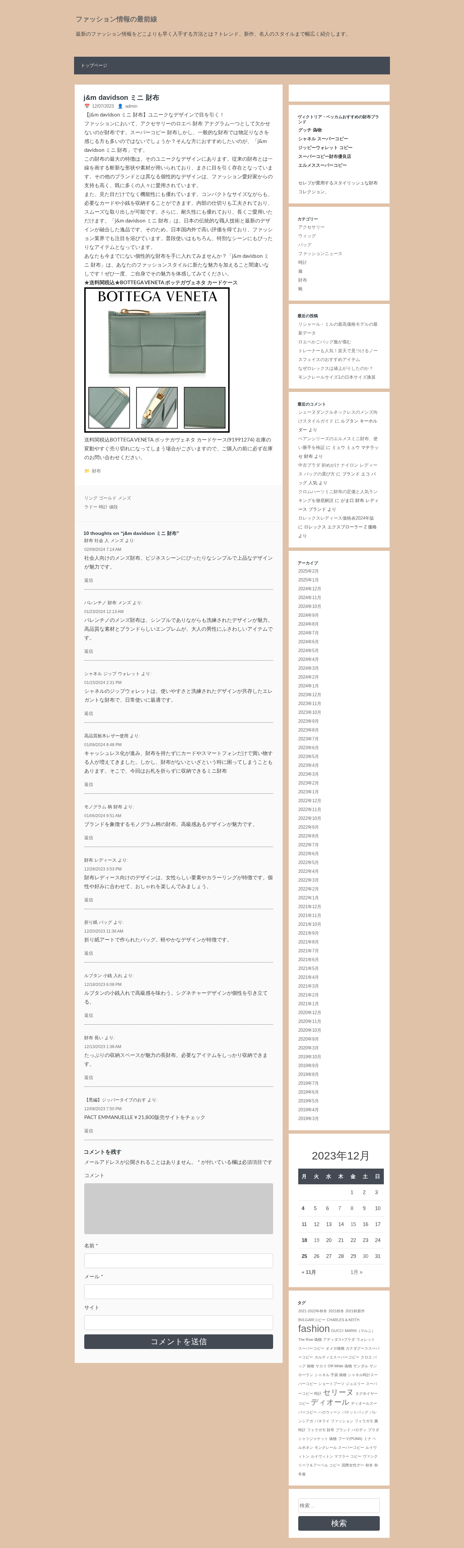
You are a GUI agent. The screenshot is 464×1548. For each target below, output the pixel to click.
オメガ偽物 (335, 1348)
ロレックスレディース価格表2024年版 (336, 518)
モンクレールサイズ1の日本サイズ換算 (337, 377)
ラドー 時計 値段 (101, 506)
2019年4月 (308, 1109)
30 (365, 1256)
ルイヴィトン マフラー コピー (336, 1456)
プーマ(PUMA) (350, 1439)
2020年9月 (308, 1039)
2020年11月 (309, 1021)
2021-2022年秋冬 (312, 1311)
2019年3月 (308, 1118)
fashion (314, 1328)
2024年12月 (309, 588)
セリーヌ (338, 1392)
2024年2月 (308, 677)
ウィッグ (307, 235)
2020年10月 (309, 1030)
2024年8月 (308, 624)
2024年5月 (308, 650)
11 (304, 1224)
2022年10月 (309, 818)
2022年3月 (308, 880)
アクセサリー (311, 227)
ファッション (342, 1421)
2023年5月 (308, 756)
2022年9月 (308, 827)
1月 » (356, 1272)
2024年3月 (308, 668)
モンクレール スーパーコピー (339, 1447)
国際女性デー (353, 1465)
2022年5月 (308, 862)
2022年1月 (308, 897)
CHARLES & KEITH (343, 1320)
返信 (88, 580)
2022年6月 (308, 853)
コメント (94, 1175)
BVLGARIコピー (311, 1320)
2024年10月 (309, 606)
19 (316, 1240)
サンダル (360, 1366)
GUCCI (337, 1331)
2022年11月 (309, 809)
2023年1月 (308, 791)
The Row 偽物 (310, 1339)
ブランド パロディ (351, 1430)
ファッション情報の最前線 (116, 19)
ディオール (330, 1402)
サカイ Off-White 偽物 (334, 1366)
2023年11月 (309, 703)
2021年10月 (309, 924)
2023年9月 (308, 721)
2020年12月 (309, 1012)
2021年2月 (308, 994)
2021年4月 (308, 977)
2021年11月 (309, 915)
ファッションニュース (320, 253)
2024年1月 (308, 685)
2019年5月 (308, 1100)
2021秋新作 (355, 1311)
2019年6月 (308, 1092)
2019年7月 (308, 1083)
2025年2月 (308, 571)
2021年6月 (308, 959)
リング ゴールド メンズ (107, 498)
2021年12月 (309, 906)
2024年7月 (308, 632)
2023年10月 (309, 712)
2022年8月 (308, 836)
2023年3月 (308, 774)
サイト (92, 1307)
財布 (96, 470)
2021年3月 (308, 986)
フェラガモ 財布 (320, 1430)
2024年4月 (308, 659)
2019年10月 (309, 1056)
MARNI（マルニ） (360, 1331)
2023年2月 (308, 783)
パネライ (322, 1421)
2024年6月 (308, 641)
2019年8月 (308, 1074)
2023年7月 (308, 738)
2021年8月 (308, 941)
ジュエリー (355, 1384)
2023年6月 (308, 747)
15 (353, 1224)
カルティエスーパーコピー (337, 1357)
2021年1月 (308, 1003)
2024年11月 (309, 597)
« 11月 (309, 1272)
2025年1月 (308, 579)
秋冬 (369, 1465)
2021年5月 (308, 968)
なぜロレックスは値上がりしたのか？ (335, 368)
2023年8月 (308, 730)
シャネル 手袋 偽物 (330, 1375)
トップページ (94, 65)
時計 (302, 262)
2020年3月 (308, 1047)
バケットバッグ (355, 1412)
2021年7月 (308, 950)
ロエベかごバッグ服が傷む (324, 341)
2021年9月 (308, 933)
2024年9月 (308, 615)
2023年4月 (308, 765)
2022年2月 (308, 889)
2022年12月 (309, 800)
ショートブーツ (331, 1384)
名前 (91, 1245)
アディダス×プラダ (339, 1339)
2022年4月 (308, 871)
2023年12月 (309, 694)
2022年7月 (308, 844)
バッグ (304, 244)
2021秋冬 (336, 1311)
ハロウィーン (329, 1412)
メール (93, 1276)
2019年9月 (308, 1065)
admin (131, 106)
